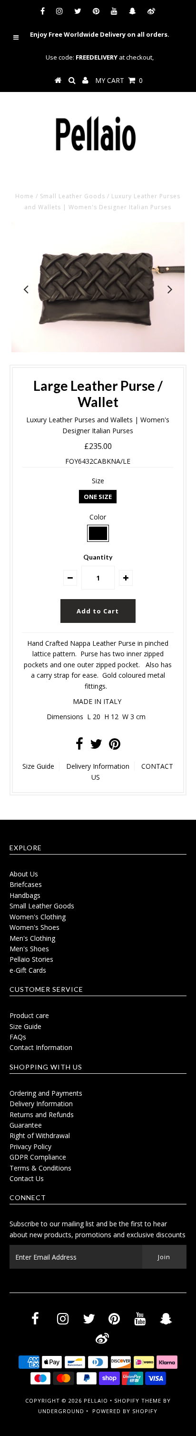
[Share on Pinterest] (114, 746)
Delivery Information (97, 766)
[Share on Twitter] (96, 746)
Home (24, 196)
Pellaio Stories (31, 959)
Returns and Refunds (42, 1114)
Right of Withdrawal (40, 1135)
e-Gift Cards (28, 970)
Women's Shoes (34, 927)
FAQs (18, 1036)
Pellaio (96, 1400)
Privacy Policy (30, 1146)
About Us (24, 873)
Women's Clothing (38, 916)
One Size (98, 496)
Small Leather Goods (72, 196)
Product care (29, 1015)
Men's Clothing (32, 938)
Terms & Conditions (40, 1167)
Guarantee (26, 1125)
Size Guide (38, 766)
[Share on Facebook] (79, 746)
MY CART (119, 80)
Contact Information (41, 1047)
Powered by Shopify (124, 1411)
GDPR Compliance (38, 1156)
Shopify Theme (137, 1400)
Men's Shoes (29, 948)
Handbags (25, 895)
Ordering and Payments (46, 1093)
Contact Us (27, 1178)
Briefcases (26, 884)
